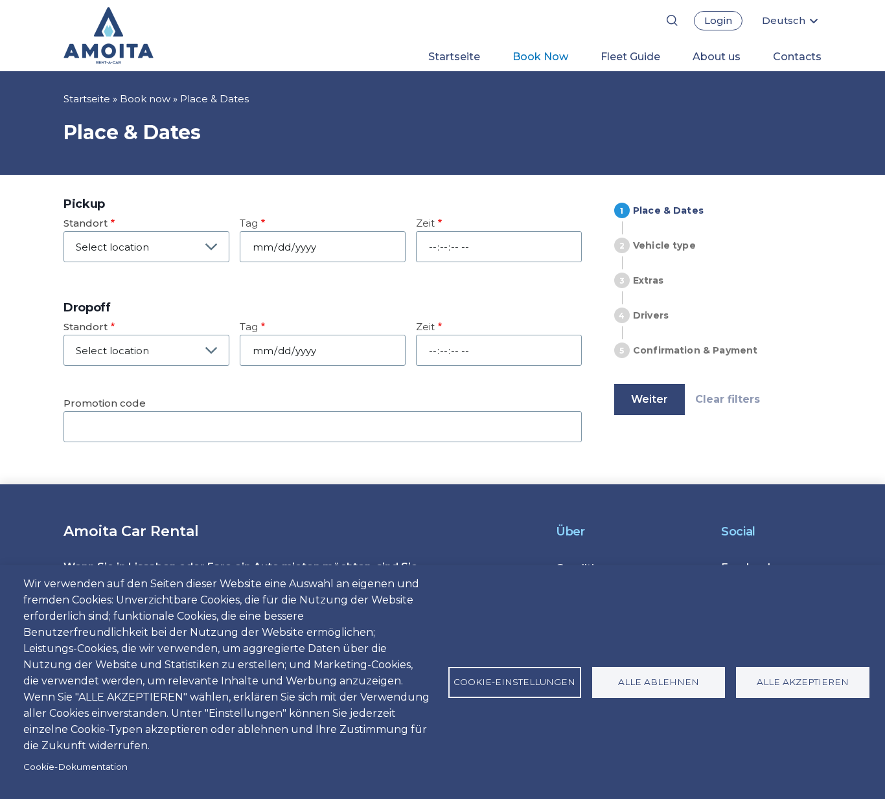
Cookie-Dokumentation (75, 766)
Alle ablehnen (658, 682)
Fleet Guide (630, 57)
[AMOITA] (129, 35)
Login (718, 20)
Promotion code (104, 403)
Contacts (797, 57)
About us (717, 57)
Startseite (454, 57)
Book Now (540, 57)
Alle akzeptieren (803, 682)
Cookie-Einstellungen (514, 682)
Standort (85, 223)
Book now (145, 99)
